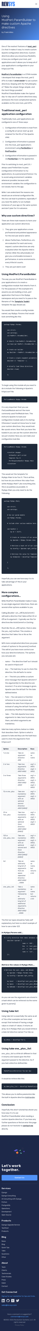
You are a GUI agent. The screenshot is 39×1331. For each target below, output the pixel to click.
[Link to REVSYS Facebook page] (12, 1300)
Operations (6, 1208)
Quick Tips (5, 1247)
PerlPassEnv (10, 151)
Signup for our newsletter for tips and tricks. (18, 1296)
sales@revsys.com (9, 1305)
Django (4, 1192)
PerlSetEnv (26, 148)
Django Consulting (9, 1196)
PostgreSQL (6, 1205)
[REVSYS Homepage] (8, 4)
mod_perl (32, 46)
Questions (5, 1254)
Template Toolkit (22, 301)
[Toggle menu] (36, 4)
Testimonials (6, 1273)
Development (7, 1212)
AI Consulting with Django (11, 1199)
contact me (28, 1126)
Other (4, 1257)
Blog (3, 1244)
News (4, 1241)
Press (4, 1280)
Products (5, 1231)
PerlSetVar (13, 159)
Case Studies (7, 1277)
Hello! (4, 1283)
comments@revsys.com (19, 1317)
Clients (4, 1270)
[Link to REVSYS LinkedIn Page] (3, 1300)
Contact (5, 1286)
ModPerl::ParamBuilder (12, 74)
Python (4, 1202)
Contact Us (19, 1178)
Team (4, 1267)
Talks (3, 1251)
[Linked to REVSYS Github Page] (8, 1300)
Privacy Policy (19, 1325)
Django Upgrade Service (11, 1225)
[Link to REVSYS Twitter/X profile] (17, 1300)
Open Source (6, 1215)
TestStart (5, 1228)
